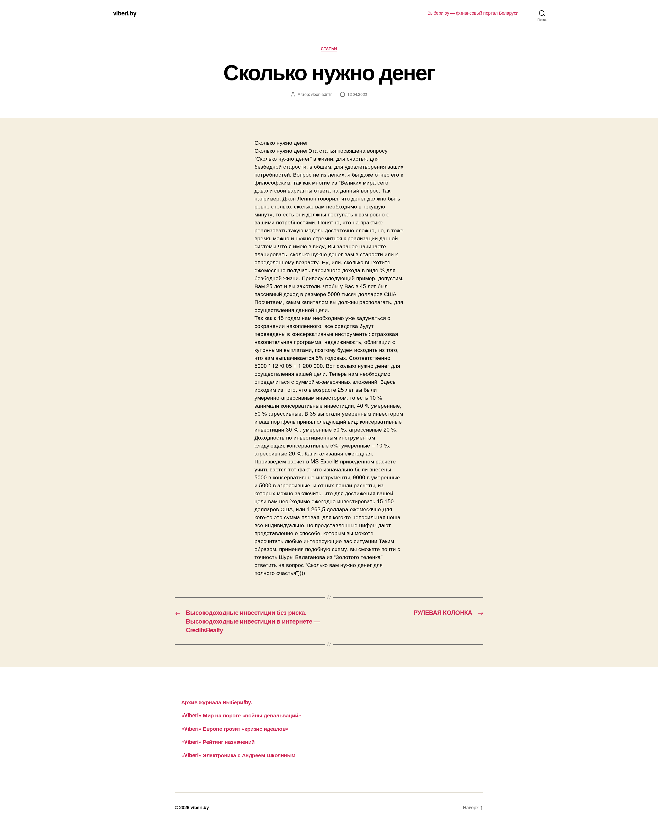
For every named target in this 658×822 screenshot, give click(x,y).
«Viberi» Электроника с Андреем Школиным (238, 755)
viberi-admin (322, 94)
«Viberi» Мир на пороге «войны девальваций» (241, 715)
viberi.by (124, 13)
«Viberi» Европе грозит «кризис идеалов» (235, 728)
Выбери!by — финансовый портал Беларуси (472, 13)
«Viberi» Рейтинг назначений (218, 741)
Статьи (329, 48)
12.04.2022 (357, 94)
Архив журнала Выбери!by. (216, 702)
